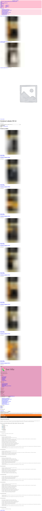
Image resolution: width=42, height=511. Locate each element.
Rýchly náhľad (2, 184)
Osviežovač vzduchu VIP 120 (4, 41)
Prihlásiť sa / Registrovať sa (5, 404)
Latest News (3, 379)
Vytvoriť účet (2, 410)
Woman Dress (4, 378)
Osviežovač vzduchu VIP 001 (5, 157)
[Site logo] (6, 1)
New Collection (4, 377)
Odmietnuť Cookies (2, 415)
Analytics (4, 428)
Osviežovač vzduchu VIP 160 (5, 333)
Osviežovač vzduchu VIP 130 (4, 67)
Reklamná (4, 430)
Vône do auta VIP (5, 126)
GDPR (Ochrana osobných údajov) (6, 385)
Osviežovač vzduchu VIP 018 (5, 186)
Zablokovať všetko (5, 425)
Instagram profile (4, 376)
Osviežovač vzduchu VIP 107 (5, 245)
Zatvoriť (1, 406)
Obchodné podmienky (5, 383)
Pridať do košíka (3, 125)
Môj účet (3, 386)
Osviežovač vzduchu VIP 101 (5, 216)
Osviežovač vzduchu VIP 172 (5, 363)
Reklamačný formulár (5, 384)
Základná (4, 427)
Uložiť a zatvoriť (2, 510)
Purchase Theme (4, 380)
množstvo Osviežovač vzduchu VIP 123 (6, 124)
